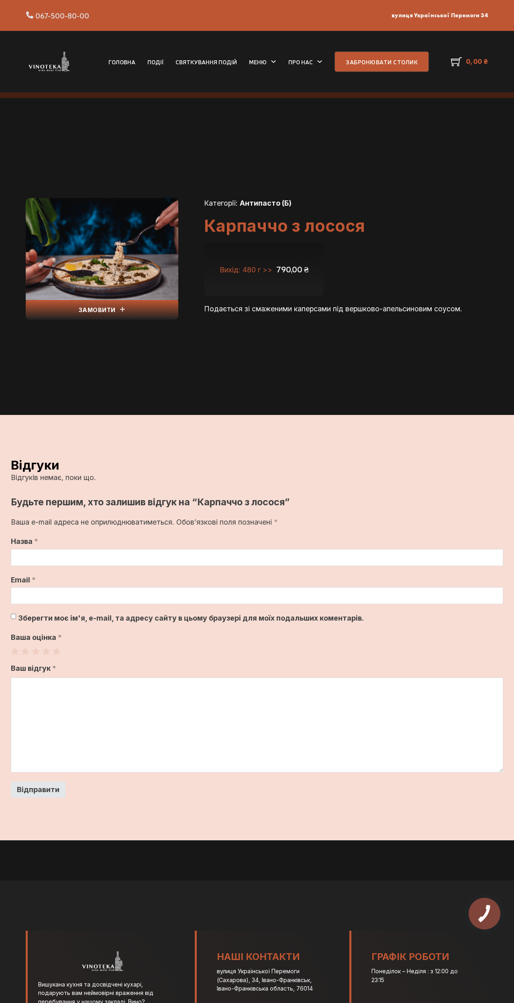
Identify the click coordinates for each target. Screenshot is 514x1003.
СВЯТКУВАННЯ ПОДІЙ (206, 61)
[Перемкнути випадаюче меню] (273, 61)
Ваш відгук (33, 668)
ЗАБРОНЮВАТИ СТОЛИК (382, 61)
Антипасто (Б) (266, 203)
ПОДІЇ (155, 61)
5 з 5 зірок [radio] (57, 651)
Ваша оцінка (36, 637)
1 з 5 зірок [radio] (15, 651)
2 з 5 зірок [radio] (25, 651)
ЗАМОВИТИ (97, 309)
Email (23, 580)
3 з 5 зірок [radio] (36, 651)
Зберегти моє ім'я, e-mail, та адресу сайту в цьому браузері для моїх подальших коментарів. (191, 618)
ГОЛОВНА (121, 61)
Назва (24, 541)
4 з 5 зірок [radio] (46, 651)
